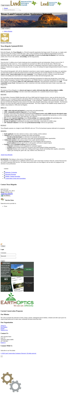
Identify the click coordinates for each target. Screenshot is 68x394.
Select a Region (8, 31)
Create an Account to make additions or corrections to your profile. (18, 242)
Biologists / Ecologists (11, 172)
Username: (3, 252)
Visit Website (6, 195)
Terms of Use (4, 330)
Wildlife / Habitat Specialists (12, 176)
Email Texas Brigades (6, 154)
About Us (3, 325)
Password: (3, 256)
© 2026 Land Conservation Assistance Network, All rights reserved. (18, 353)
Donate (6, 8)
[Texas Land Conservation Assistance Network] (26, 5)
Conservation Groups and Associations (15, 178)
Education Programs (10, 174)
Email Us (3, 342)
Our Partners (4, 327)
